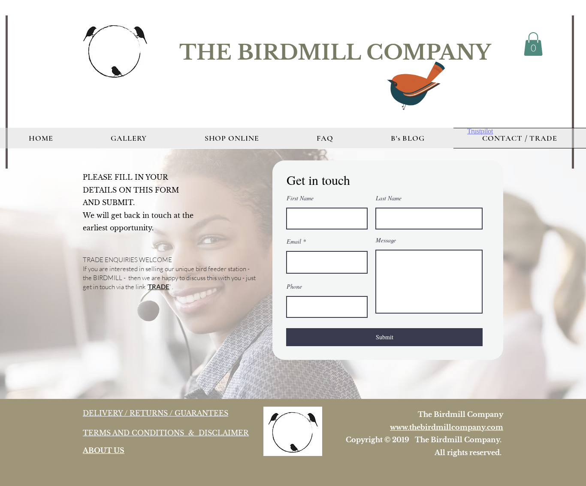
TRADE (158, 286)
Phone (294, 287)
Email (294, 241)
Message (386, 240)
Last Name (389, 198)
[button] (533, 44)
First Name (300, 198)
